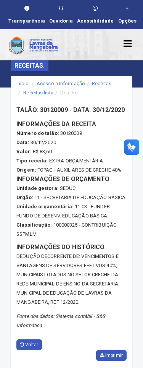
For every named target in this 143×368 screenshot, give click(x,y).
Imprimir (113, 355)
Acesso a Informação (61, 83)
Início (22, 83)
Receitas (101, 83)
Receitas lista (38, 93)
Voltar (31, 344)
